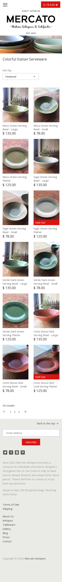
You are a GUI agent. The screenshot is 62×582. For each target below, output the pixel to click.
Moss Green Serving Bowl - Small (46, 127)
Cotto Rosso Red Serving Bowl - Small (14, 384)
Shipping (7, 508)
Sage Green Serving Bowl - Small (14, 230)
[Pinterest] (23, 452)
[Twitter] (5, 452)
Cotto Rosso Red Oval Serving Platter (45, 384)
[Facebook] (11, 452)
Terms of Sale (11, 504)
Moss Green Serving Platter (15, 178)
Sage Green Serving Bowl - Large (45, 178)
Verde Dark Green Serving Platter (13, 333)
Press (6, 537)
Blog (5, 533)
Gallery (7, 528)
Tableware (9, 524)
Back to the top (46, 423)
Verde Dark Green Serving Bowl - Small (45, 281)
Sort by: (7, 70)
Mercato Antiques (35, 558)
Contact (7, 541)
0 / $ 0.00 (49, 4)
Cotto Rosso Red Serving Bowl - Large (46, 333)
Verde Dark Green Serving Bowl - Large (15, 281)
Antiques (8, 520)
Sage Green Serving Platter (45, 230)
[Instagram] (17, 452)
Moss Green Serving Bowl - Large (15, 127)
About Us (8, 516)
